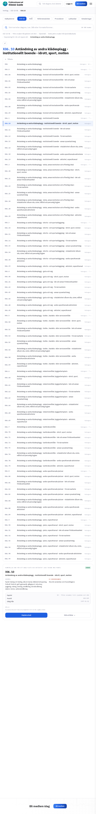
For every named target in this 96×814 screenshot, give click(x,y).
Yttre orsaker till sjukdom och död (24, 34)
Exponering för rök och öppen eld (16, 37)
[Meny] (91, 3)
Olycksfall (42, 34)
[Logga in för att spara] (5, 43)
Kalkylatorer (9, 19)
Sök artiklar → (69, 615)
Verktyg (5, 11)
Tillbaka (10, 59)
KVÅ (31, 19)
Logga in (69, 4)
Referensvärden (43, 19)
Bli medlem (81, 4)
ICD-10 (22, 19)
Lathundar (73, 19)
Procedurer (59, 19)
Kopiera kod (26, 615)
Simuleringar (86, 19)
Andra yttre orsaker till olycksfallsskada (62, 34)
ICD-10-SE (14, 11)
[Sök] (40, 3)
